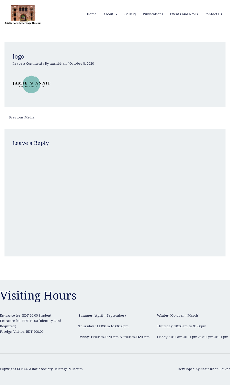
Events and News (184, 14)
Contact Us (213, 14)
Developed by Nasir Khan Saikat (204, 369)
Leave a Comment (27, 63)
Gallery (130, 14)
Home (92, 14)
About (108, 14)
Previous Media (20, 117)
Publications (153, 14)
